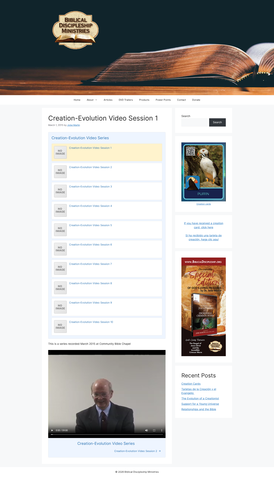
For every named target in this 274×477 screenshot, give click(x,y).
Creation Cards (191, 383)
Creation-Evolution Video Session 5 (90, 225)
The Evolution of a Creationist (200, 398)
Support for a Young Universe (200, 403)
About (90, 99)
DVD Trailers (126, 99)
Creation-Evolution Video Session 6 (90, 244)
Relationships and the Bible (198, 409)
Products (144, 99)
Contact (181, 99)
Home (77, 99)
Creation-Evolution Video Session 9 (90, 302)
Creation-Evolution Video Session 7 (90, 263)
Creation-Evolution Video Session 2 (90, 167)
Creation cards (203, 204)
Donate (196, 99)
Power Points (163, 99)
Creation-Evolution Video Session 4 (90, 205)
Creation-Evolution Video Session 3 (90, 186)
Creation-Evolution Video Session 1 (90, 147)
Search (185, 116)
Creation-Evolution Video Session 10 (91, 321)
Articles (108, 99)
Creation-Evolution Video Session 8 (90, 283)
